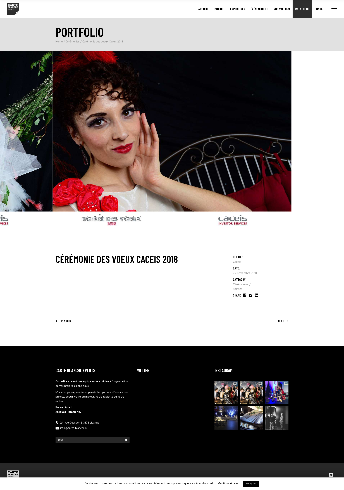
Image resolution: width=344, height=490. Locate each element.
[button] (6, 212)
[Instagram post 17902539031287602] (226, 392)
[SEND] (126, 440)
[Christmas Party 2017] (226, 417)
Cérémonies (241, 284)
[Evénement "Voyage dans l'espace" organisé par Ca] (251, 392)
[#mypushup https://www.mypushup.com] (251, 417)
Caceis (237, 262)
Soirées (237, 289)
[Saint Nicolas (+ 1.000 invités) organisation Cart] (276, 392)
